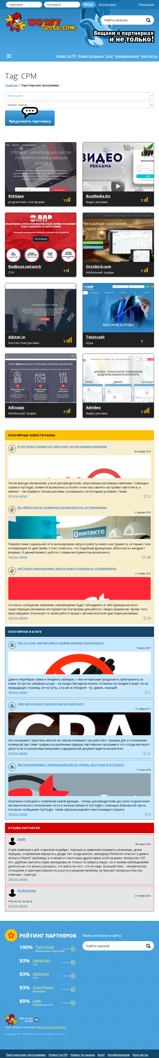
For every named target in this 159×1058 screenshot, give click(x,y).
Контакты (149, 56)
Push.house (45, 947)
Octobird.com (98, 266)
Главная (11, 85)
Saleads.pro (42, 960)
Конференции (127, 56)
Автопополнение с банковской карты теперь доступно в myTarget (71, 765)
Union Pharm (43, 987)
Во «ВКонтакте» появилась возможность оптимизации (62, 507)
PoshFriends (27, 891)
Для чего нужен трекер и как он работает (51, 704)
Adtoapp (16, 407)
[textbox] (78, 96)
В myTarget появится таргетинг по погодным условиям (62, 446)
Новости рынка (91, 56)
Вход (88, 4)
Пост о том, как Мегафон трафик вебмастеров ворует (61, 643)
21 (149, 753)
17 (149, 496)
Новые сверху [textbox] (17, 105)
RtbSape (16, 196)
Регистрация (146, 4)
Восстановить (107, 4)
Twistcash (95, 336)
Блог (109, 56)
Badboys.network (24, 266)
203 (148, 557)
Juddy (22, 839)
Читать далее (18, 496)
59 (149, 618)
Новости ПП (66, 56)
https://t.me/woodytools (51, 1027)
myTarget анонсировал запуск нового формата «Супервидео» (67, 568)
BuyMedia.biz (98, 196)
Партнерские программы (26, 1055)
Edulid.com (41, 974)
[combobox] (79, 95)
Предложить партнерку (30, 121)
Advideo (93, 407)
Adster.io (16, 336)
